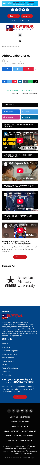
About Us (5, 344)
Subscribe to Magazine (10, 351)
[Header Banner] (20, 5)
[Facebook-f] (12, 9)
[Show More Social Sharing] (36, 69)
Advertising (6, 347)
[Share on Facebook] (7, 69)
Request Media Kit (8, 361)
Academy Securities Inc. (29, 93)
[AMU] (20, 294)
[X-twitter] (16, 9)
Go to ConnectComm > (20, 20)
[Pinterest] (31, 411)
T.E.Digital (31, 458)
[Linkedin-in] (27, 9)
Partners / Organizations (10, 368)
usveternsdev (12, 61)
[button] (20, 35)
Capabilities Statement (9, 354)
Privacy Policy (6, 375)
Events (4, 364)
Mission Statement (8, 357)
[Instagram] (20, 9)
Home (4, 46)
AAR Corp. (15, 93)
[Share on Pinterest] (28, 69)
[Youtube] (23, 9)
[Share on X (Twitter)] (18, 69)
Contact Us (6, 371)
